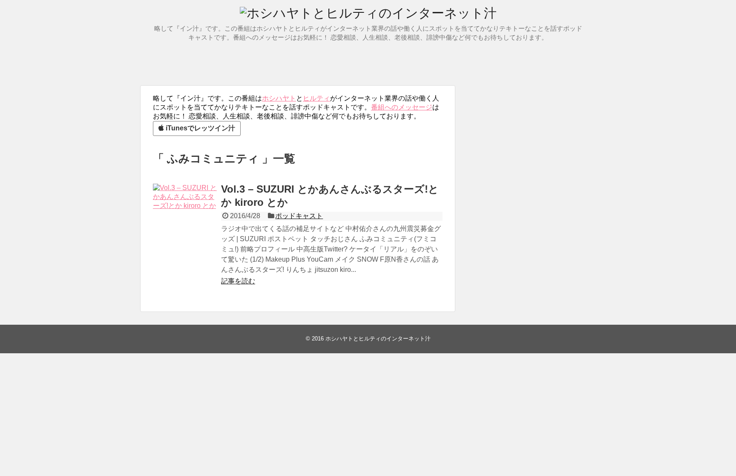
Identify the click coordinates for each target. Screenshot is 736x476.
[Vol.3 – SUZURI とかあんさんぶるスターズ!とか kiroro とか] (185, 216)
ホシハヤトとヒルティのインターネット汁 (378, 338)
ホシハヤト (279, 98)
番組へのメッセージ (401, 107)
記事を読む (238, 281)
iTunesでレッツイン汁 (199, 128)
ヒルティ (316, 98)
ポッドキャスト (299, 215)
